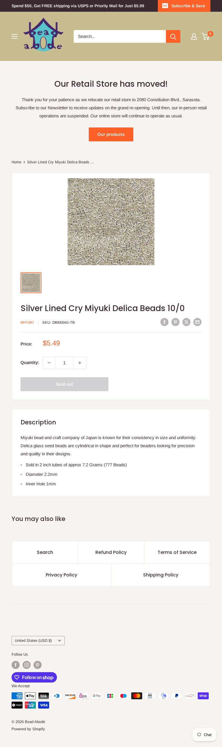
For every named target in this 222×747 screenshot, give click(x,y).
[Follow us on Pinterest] (38, 665)
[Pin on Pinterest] (175, 322)
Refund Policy (111, 552)
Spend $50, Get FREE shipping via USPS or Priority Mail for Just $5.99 (78, 5)
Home (16, 162)
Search (45, 552)
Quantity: (30, 362)
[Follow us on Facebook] (16, 665)
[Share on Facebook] (164, 322)
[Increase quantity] (80, 363)
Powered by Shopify (28, 729)
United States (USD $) (33, 640)
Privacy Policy (61, 575)
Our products (111, 134)
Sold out (64, 384)
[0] (205, 36)
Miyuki (27, 322)
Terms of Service (177, 552)
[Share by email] (197, 322)
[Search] (173, 36)
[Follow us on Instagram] (27, 665)
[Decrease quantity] (49, 363)
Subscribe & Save (188, 5)
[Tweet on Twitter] (186, 322)
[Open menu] (14, 36)
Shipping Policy (160, 575)
